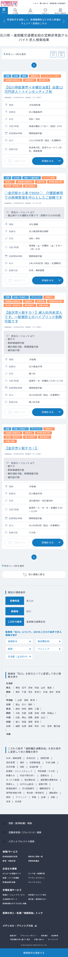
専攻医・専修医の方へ (37, 899)
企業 (43, 797)
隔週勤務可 (11, 788)
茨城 (45, 691)
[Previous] (4, 21)
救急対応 (31, 758)
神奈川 (38, 691)
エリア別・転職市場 (36, 873)
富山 (18, 704)
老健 (34, 797)
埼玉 (30, 691)
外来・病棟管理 (13, 758)
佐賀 (24, 725)
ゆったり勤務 (12, 779)
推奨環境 (54, 935)
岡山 (24, 717)
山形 (43, 687)
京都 (24, 712)
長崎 (30, 725)
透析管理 (10, 762)
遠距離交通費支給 (49, 779)
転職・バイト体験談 (11, 877)
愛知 (18, 708)
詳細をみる (48, 161)
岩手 (24, 687)
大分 (43, 725)
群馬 (58, 691)
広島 (18, 717)
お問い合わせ (39, 939)
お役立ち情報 (10, 868)
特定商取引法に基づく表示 (20, 939)
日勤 (53, 797)
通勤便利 (53, 792)
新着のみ (10, 775)
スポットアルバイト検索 (22, 841)
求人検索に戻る (36, 574)
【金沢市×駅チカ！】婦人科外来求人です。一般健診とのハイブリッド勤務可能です (33, 317)
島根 (37, 717)
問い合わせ (44, 3)
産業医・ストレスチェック (19, 771)
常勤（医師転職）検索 (20, 823)
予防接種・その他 (46, 771)
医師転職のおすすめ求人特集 (15, 903)
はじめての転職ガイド (12, 873)
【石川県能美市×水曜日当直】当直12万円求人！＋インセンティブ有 (34, 89)
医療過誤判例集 (9, 882)
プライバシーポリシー (28, 935)
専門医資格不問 (13, 792)
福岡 (18, 725)
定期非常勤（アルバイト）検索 (25, 832)
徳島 (24, 721)
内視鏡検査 (34, 762)
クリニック (44, 648)
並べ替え (53, 53)
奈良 (43, 712)
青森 (18, 687)
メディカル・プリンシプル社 (18, 925)
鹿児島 (57, 725)
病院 (10, 648)
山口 (43, 717)
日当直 (18, 801)
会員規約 (44, 935)
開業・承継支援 (9, 860)
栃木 (52, 691)
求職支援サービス (12, 890)
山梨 (20, 699)
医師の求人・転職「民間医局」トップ (23, 913)
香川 (18, 721)
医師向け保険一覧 (35, 856)
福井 (30, 704)
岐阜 (24, 708)
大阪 (18, 712)
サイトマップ (53, 939)
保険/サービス (10, 851)
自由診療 (33, 766)
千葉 (24, 691)
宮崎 (49, 725)
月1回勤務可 (28, 788)
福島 (49, 687)
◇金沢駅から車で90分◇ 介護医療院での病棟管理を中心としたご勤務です (34, 194)
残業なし (10, 784)
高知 (37, 721)
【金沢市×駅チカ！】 (22, 448)
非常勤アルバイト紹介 (37, 894)
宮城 (30, 687)
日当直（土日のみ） (18, 656)
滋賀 (37, 712)
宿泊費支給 (44, 641)
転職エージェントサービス (14, 894)
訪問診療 (44, 758)
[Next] (63, 21)
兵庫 (30, 712)
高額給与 (12, 641)
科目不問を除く (27, 775)
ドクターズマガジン (36, 877)
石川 (24, 704)
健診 (22, 762)
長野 (26, 699)
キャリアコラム (34, 882)
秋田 (37, 687)
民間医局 (9, 4)
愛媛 (30, 721)
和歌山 (50, 712)
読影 (22, 766)
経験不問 (43, 784)
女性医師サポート (10, 899)
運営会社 (13, 935)
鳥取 (30, 717)
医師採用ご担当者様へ (58, 3)
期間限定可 (45, 788)
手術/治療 (50, 762)
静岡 (30, 708)
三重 (37, 708)
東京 (18, 691)
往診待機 (10, 766)
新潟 (32, 699)
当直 (8, 801)
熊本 (37, 725)
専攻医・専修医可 (35, 792)
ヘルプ (35, 3)
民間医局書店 (33, 860)
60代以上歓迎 (27, 784)
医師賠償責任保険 (10, 856)
